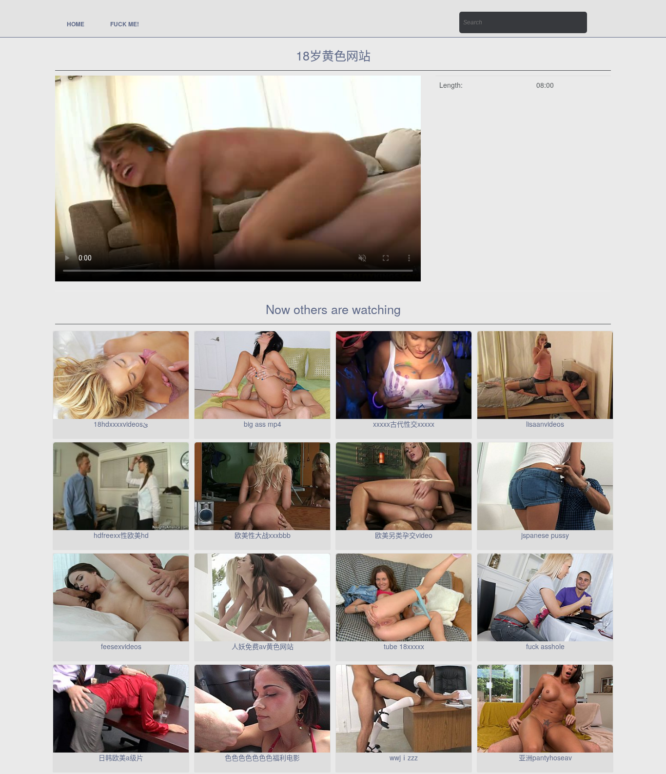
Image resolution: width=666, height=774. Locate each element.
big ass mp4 (262, 424)
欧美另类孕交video (403, 535)
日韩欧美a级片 (120, 757)
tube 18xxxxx (404, 646)
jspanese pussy (545, 535)
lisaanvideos (545, 424)
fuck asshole (545, 646)
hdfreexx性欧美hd (121, 535)
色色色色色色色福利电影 (262, 757)
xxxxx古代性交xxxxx (403, 424)
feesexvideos (121, 646)
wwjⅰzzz (404, 757)
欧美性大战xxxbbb (263, 535)
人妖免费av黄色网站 (263, 646)
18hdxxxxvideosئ (121, 424)
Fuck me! (124, 24)
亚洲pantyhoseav (545, 757)
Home (75, 24)
